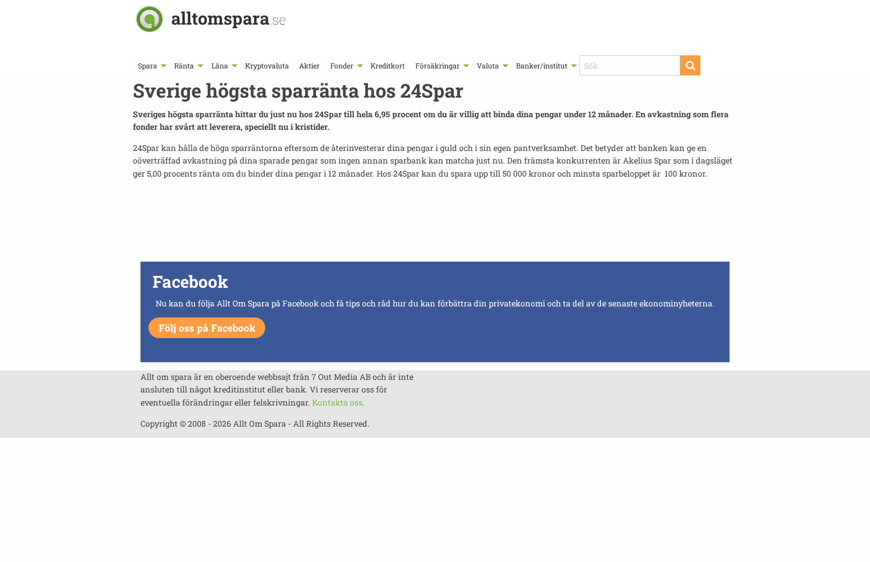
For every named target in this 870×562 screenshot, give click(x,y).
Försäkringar (437, 65)
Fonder (341, 65)
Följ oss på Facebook (207, 328)
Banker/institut (541, 65)
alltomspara (228, 18)
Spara (147, 65)
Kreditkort (388, 65)
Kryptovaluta (267, 65)
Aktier (309, 65)
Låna (219, 65)
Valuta (488, 65)
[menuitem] (151, 65)
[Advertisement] (435, 223)
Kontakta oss (337, 402)
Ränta (184, 65)
